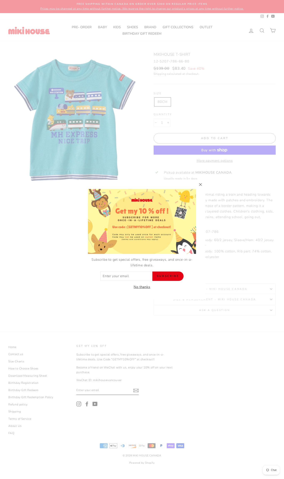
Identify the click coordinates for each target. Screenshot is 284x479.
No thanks (142, 287)
